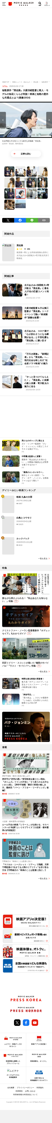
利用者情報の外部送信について (25, 1095)
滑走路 (20, 245)
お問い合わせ (30, 1091)
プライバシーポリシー (25, 1088)
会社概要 (10, 1088)
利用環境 (19, 1091)
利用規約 (40, 1088)
